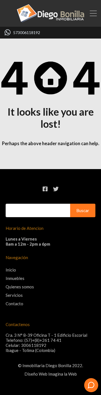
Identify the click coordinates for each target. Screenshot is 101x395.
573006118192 (26, 32)
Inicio (11, 269)
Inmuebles (15, 278)
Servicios (14, 295)
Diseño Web (35, 373)
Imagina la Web (62, 373)
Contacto (14, 303)
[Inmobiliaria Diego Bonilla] (50, 20)
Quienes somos (20, 286)
